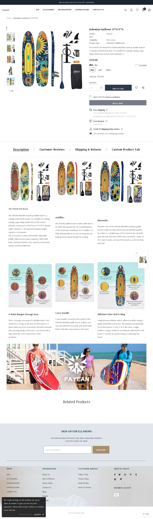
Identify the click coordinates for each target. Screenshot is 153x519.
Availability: (93, 40)
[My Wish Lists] (137, 10)
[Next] (10, 91)
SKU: (91, 37)
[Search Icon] (125, 10)
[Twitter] (121, 474)
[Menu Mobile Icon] (149, 10)
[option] (50, 59)
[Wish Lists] (136, 88)
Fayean (5, 9)
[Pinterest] (132, 474)
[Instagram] (126, 474)
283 (94, 133)
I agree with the (98, 97)
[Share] (144, 88)
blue (92, 70)
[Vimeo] (122, 479)
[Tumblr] (137, 474)
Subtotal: (92, 76)
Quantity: (93, 82)
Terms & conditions (112, 97)
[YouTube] (116, 479)
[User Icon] (131, 9)
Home (9, 18)
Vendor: (92, 33)
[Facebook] (116, 474)
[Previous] (6, 29)
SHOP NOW (90, 2)
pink (100, 70)
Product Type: (94, 43)
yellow (108, 70)
